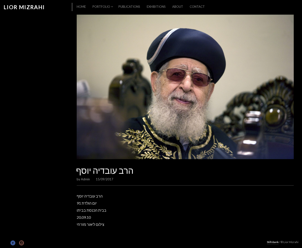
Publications (129, 6)
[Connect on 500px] (6, 242)
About (177, 6)
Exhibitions (156, 6)
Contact (197, 6)
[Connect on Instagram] (21, 243)
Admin (85, 179)
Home (81, 6)
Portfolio (101, 6)
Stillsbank (273, 242)
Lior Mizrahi (24, 7)
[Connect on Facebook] (13, 243)
